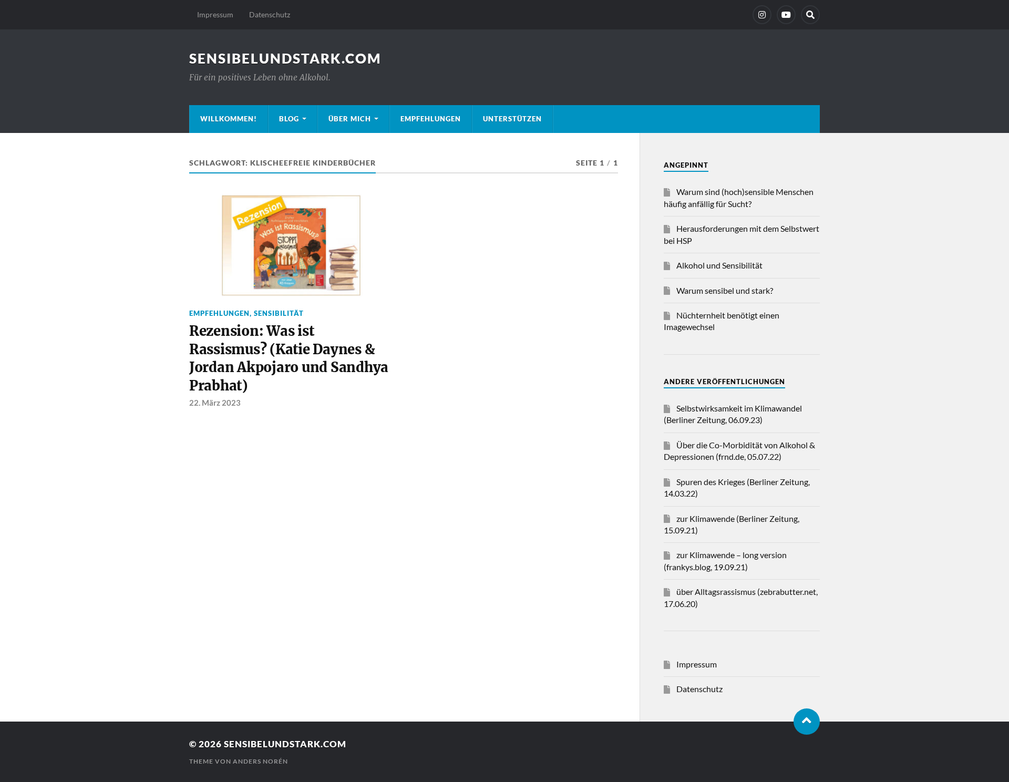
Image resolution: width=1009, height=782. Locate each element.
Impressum (215, 14)
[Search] (810, 14)
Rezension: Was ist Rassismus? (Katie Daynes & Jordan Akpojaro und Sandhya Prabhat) (288, 358)
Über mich (349, 119)
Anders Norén (260, 761)
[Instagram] (762, 14)
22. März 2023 (215, 402)
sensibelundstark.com (285, 58)
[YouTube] (786, 14)
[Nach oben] (807, 721)
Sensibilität (279, 313)
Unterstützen (512, 119)
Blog (289, 119)
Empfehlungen (430, 119)
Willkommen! (228, 119)
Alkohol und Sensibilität (719, 265)
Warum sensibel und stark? (724, 290)
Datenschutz (269, 14)
